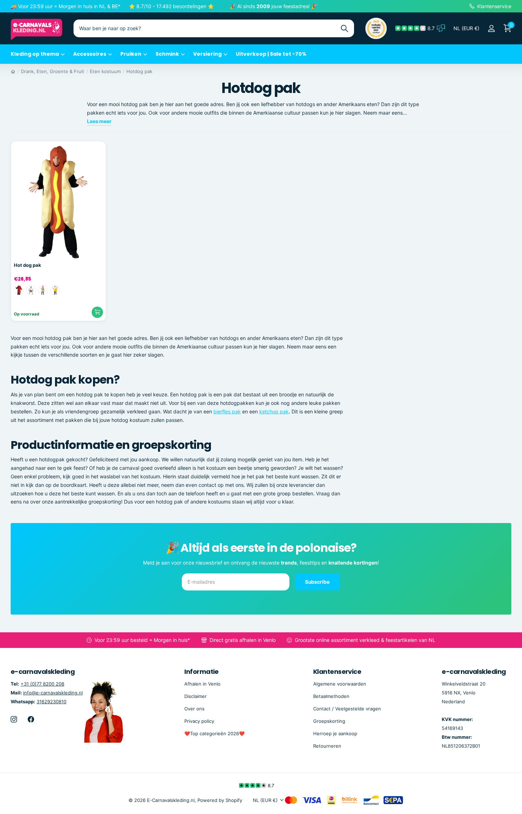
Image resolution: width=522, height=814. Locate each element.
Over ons (194, 708)
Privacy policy (199, 721)
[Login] (491, 29)
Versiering (207, 53)
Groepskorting (329, 721)
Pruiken (130, 53)
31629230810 (51, 701)
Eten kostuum (105, 71)
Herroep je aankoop (335, 733)
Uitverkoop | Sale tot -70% (271, 53)
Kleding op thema (35, 53)
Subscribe (318, 582)
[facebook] (31, 719)
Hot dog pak (27, 265)
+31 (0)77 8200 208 (42, 684)
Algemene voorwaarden (339, 684)
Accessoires (89, 53)
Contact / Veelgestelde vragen (347, 708)
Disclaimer (195, 696)
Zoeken (344, 28)
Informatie (201, 671)
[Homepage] (13, 71)
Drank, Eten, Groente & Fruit (52, 71)
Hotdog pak (139, 71)
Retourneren (327, 746)
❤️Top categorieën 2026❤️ (214, 733)
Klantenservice (337, 671)
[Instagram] (14, 719)
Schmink (167, 53)
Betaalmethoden (331, 696)
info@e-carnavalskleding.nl (53, 692)
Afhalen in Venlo (202, 684)
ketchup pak (274, 411)
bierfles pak (227, 411)
